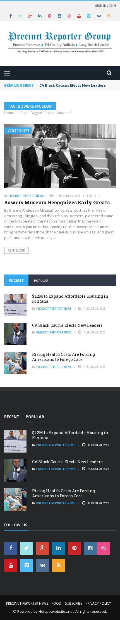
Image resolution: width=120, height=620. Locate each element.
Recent (16, 280)
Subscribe (73, 603)
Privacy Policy (98, 603)
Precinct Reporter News (26, 196)
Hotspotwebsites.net (56, 611)
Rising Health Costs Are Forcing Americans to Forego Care (63, 357)
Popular (41, 280)
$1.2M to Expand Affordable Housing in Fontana (70, 299)
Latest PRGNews (18, 130)
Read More (16, 250)
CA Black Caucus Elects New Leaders (72, 85)
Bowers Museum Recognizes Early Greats (57, 202)
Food (56, 603)
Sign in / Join (105, 5)
